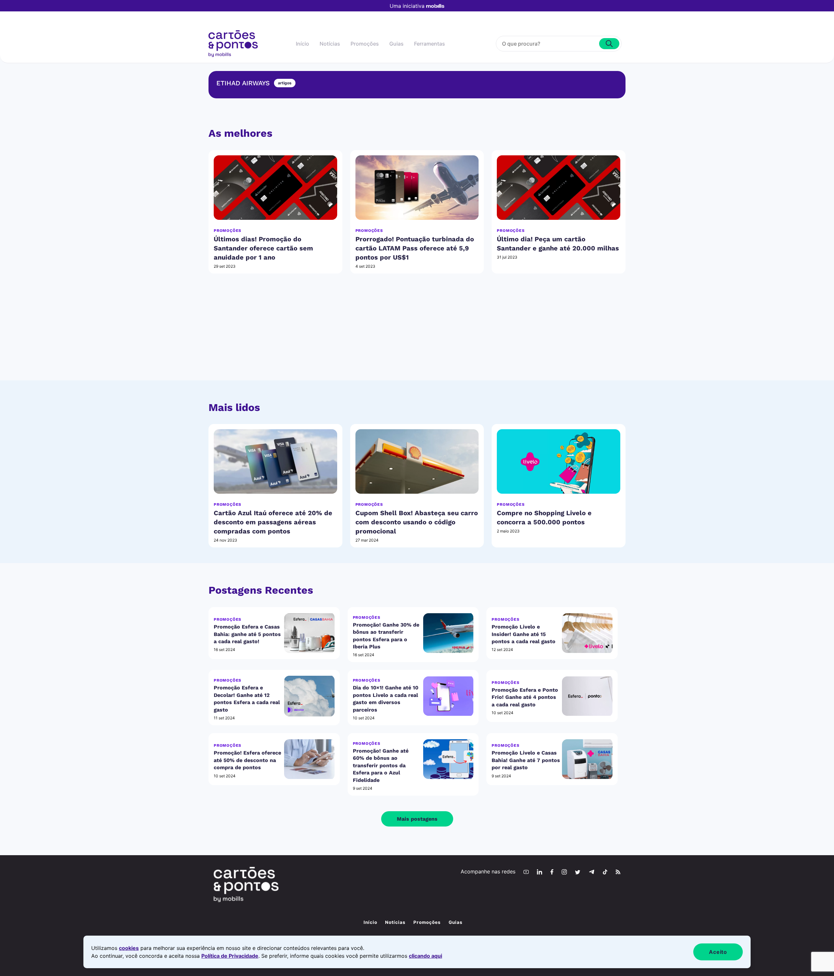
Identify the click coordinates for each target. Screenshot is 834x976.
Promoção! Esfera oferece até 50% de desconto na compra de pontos (247, 760)
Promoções (365, 43)
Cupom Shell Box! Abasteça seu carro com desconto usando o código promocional (416, 522)
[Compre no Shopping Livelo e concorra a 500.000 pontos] (558, 461)
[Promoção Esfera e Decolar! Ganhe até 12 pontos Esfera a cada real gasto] (309, 696)
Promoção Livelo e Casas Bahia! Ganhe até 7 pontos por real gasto (526, 760)
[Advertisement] (417, 334)
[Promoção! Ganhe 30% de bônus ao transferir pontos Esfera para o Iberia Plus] (448, 633)
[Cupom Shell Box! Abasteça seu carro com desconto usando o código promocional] (417, 461)
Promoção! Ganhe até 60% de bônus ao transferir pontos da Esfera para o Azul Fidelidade (381, 765)
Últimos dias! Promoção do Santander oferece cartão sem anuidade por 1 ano (263, 248)
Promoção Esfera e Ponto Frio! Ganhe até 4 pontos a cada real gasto (525, 697)
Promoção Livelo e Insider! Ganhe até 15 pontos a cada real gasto (523, 634)
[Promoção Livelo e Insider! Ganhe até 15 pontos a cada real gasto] (587, 633)
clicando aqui (425, 956)
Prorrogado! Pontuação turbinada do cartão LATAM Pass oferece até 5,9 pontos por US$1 (414, 248)
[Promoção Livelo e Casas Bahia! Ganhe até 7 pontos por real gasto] (587, 759)
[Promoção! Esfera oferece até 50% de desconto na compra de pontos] (309, 759)
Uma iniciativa (407, 6)
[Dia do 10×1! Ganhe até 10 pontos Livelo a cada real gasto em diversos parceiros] (448, 696)
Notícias (330, 43)
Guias (396, 43)
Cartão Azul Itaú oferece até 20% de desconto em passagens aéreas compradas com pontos (273, 522)
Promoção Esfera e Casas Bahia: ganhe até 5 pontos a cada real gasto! (247, 634)
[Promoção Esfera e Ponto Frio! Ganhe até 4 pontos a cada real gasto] (587, 696)
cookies (129, 948)
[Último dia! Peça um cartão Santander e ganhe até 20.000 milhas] (558, 187)
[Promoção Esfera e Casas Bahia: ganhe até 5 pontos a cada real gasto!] (309, 633)
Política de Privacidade (229, 956)
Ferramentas (429, 43)
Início (302, 43)
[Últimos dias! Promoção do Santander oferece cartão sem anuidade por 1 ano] (275, 187)
